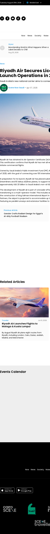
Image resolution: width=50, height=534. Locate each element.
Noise (46, 36)
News (30, 36)
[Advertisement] (25, 250)
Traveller (5, 320)
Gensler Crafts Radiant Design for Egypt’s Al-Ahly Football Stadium (23, 215)
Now (23, 36)
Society (38, 36)
